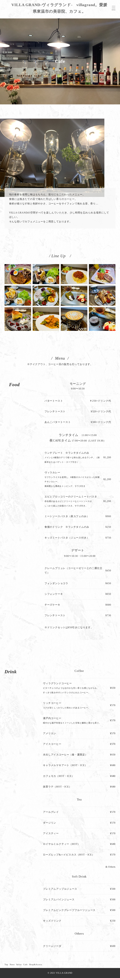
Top (6, 964)
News (12, 964)
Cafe (25, 964)
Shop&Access (35, 964)
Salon (19, 964)
